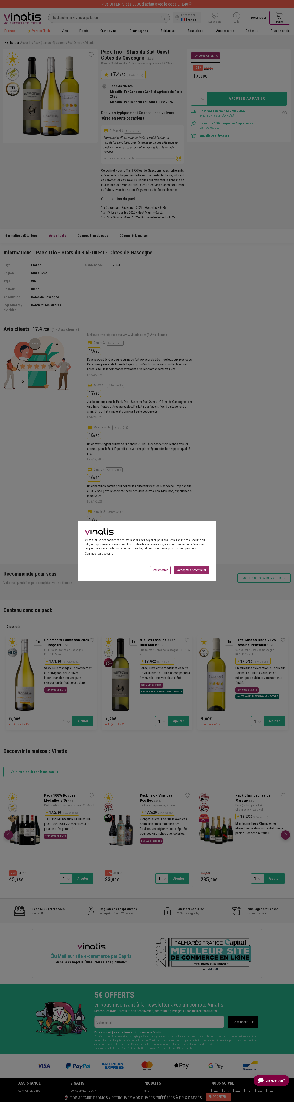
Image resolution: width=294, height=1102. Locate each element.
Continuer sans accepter (99, 553)
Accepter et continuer (191, 570)
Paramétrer (160, 570)
